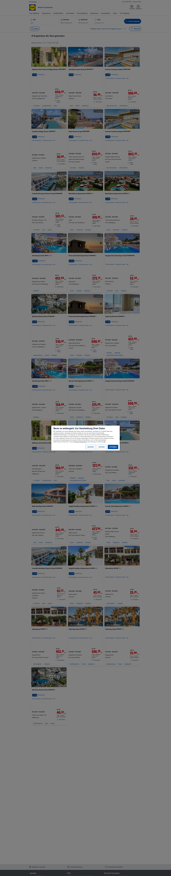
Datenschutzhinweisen (80, 441)
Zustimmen (113, 447)
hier (104, 441)
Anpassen (102, 447)
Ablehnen (90, 447)
